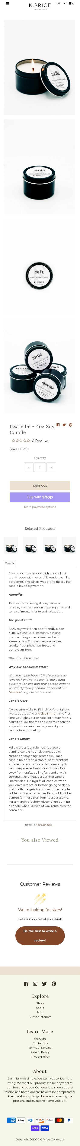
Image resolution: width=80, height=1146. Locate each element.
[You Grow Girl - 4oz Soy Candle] (69, 544)
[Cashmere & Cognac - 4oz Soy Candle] (11, 544)
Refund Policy (40, 1052)
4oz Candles (44, 824)
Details (10, 563)
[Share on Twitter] (65, 425)
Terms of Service (40, 1047)
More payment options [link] (40, 507)
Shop (40, 1003)
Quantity (40, 458)
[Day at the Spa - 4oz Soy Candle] (30, 544)
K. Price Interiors (40, 1017)
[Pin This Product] (70, 425)
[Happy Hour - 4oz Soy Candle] (50, 544)
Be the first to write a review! (40, 935)
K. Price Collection (52, 1139)
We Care (40, 1038)
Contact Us (40, 1043)
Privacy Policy (40, 1056)
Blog (40, 1012)
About (40, 1008)
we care (15, 692)
